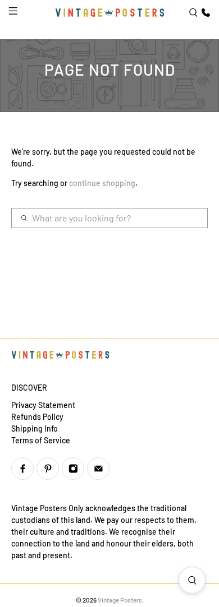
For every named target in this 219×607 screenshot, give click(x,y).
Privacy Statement (43, 405)
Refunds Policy (37, 416)
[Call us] (204, 12)
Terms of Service (40, 440)
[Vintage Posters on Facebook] (22, 468)
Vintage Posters (120, 600)
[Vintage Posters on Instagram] (73, 468)
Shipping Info (34, 428)
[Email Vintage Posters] (98, 468)
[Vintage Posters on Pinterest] (47, 468)
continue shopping (102, 183)
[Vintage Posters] (110, 12)
